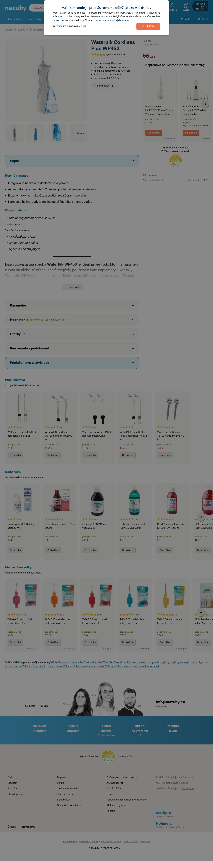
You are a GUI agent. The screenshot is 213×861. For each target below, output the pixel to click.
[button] (69, 26)
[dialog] (106, 17)
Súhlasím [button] (148, 26)
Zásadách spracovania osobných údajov (107, 20)
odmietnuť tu (60, 20)
